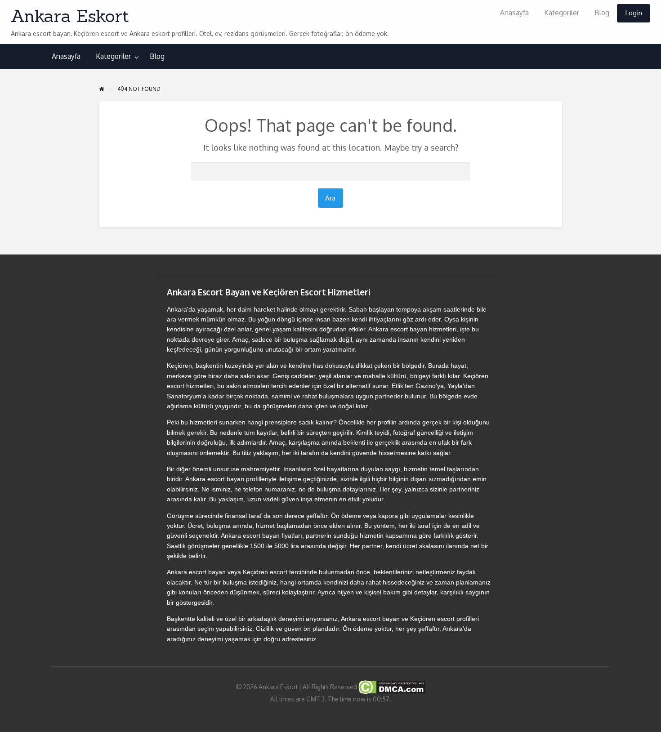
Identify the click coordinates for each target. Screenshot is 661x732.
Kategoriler (561, 12)
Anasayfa (514, 12)
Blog (601, 12)
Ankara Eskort (70, 16)
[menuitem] (514, 13)
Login (633, 12)
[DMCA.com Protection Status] (391, 687)
